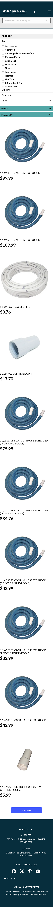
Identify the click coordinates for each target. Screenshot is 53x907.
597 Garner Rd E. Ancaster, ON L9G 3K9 (26, 839)
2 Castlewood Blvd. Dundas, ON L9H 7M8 (26, 853)
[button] (34, 12)
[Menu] (49, 10)
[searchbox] (26, 20)
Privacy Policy (10, 878)
